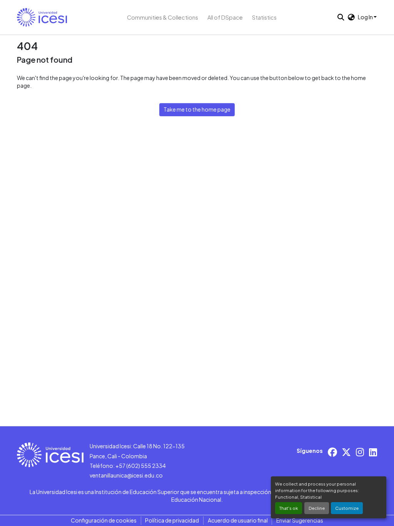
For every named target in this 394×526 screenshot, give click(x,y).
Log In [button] (366, 16)
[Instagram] (360, 452)
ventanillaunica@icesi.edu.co (126, 475)
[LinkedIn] (373, 452)
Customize (347, 508)
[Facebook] (332, 452)
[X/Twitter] (346, 452)
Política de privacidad (172, 520)
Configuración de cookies (104, 520)
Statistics (264, 17)
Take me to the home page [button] (197, 109)
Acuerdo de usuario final (238, 520)
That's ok (288, 508)
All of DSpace (225, 17)
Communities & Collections (162, 17)
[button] (42, 17)
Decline (317, 508)
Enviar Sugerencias (299, 520)
